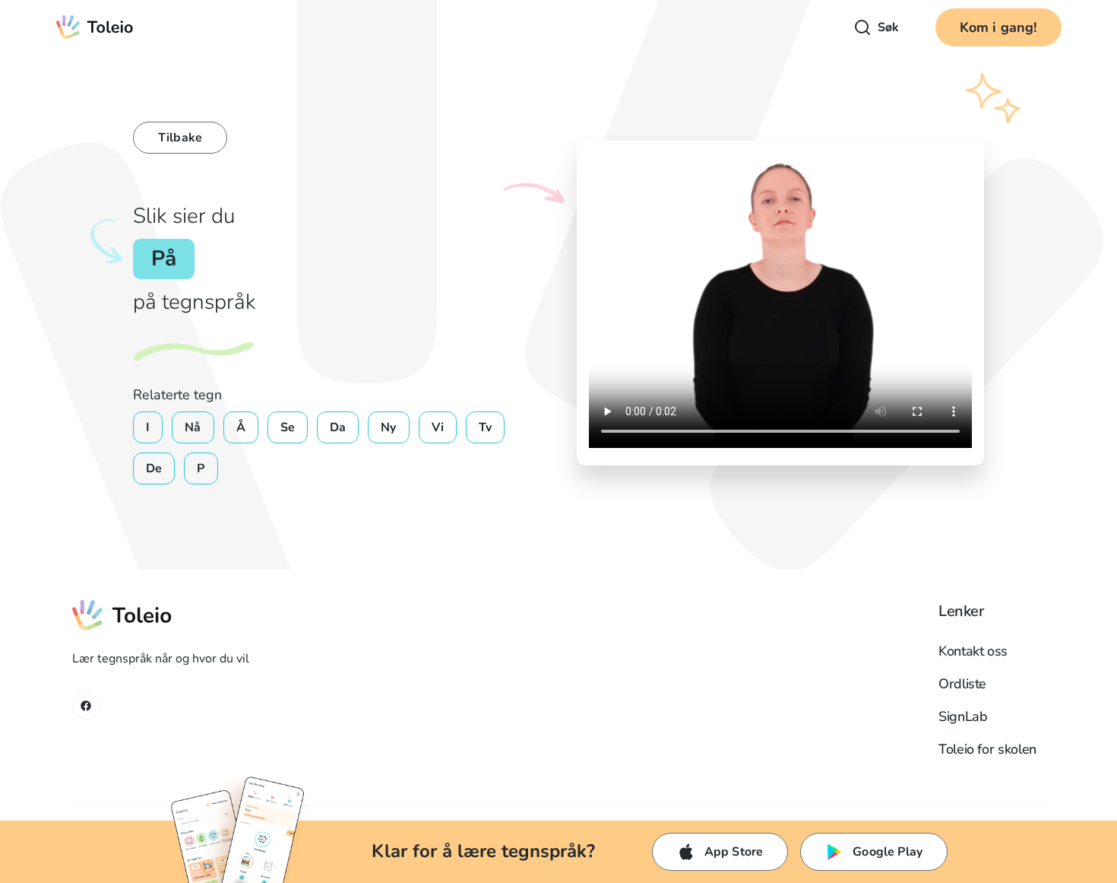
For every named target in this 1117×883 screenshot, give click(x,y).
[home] (95, 27)
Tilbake (180, 137)
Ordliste (962, 684)
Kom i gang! (998, 27)
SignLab (962, 716)
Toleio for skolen (987, 749)
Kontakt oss (973, 651)
